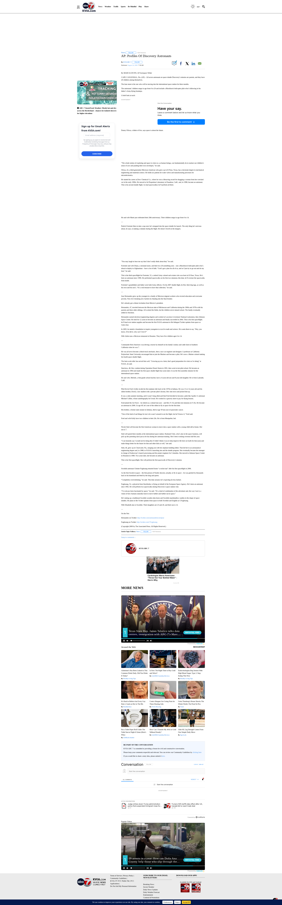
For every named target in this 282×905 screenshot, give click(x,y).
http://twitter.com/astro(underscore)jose (150, 518)
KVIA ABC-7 (127, 62)
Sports (123, 6)
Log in (196, 764)
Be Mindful (132, 6)
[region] (163, 790)
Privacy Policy (128, 876)
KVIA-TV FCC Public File (119, 881)
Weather (108, 6)
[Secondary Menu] (80, 6)
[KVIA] (89, 6)
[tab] (127, 779)
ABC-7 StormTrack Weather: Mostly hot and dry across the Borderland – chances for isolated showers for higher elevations (96, 110)
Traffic (115, 6)
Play (140, 6)
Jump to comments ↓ (128, 537)
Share (146, 6)
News (100, 6)
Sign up (201, 764)
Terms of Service (116, 876)
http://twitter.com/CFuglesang (147, 522)
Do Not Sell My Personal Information (123, 886)
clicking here (197, 752)
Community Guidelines (118, 878)
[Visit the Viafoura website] (200, 817)
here (163, 756)
